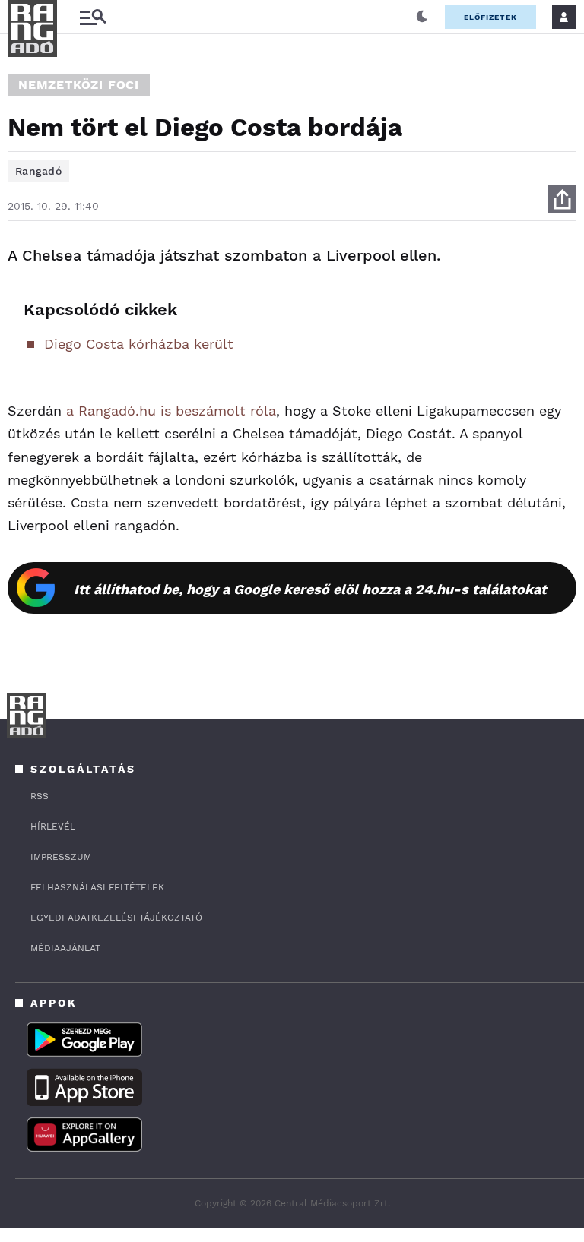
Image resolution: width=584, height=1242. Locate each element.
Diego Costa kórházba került (138, 344)
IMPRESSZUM (60, 857)
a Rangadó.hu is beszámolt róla (171, 411)
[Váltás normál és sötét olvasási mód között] (422, 17)
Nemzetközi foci (78, 84)
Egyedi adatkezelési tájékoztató (116, 917)
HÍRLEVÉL (52, 826)
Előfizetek (490, 17)
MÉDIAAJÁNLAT (65, 948)
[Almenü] (92, 17)
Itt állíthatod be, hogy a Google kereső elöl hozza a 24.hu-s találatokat (310, 589)
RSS (39, 796)
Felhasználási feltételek (97, 887)
